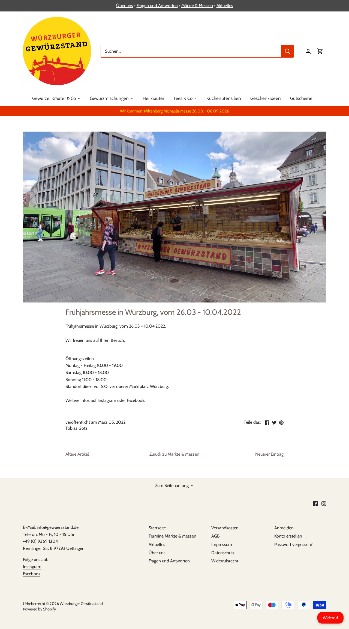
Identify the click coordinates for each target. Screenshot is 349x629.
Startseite (157, 527)
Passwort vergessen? (293, 544)
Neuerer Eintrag (269, 454)
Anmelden (284, 527)
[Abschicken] (287, 51)
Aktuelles (224, 5)
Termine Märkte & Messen (172, 536)
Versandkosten (225, 527)
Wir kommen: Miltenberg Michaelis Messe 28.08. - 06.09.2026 (174, 111)
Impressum (221, 544)
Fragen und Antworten (157, 5)
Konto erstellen (288, 536)
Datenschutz (223, 552)
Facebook (31, 573)
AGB (215, 536)
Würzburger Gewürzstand (81, 603)
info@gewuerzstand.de (58, 527)
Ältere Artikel (77, 454)
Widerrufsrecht (224, 560)
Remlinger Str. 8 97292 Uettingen (54, 548)
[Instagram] (323, 503)
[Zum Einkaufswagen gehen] (320, 51)
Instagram (32, 566)
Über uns (124, 5)
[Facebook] (315, 503)
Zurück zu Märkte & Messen (174, 454)
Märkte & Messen (197, 5)
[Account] (308, 51)
